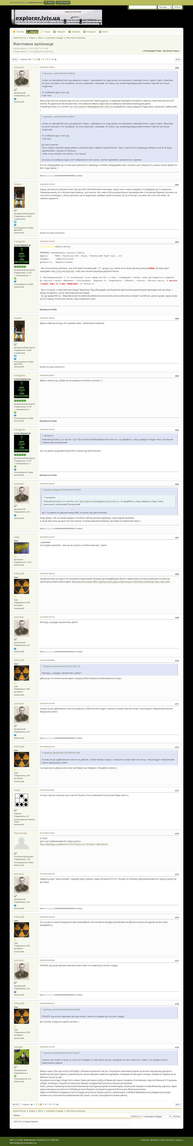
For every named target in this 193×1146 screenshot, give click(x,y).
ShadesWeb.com (30, 1143)
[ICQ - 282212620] (15, 278)
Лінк (76, 189)
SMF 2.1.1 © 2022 (16, 1140)
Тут (42, 295)
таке (49, 95)
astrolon (19, 67)
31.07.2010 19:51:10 (47, 617)
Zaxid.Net (69, 271)
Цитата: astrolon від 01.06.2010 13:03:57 (62, 1053)
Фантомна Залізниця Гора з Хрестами (152, 581)
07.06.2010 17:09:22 (47, 67)
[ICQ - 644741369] (15, 1075)
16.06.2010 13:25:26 (47, 241)
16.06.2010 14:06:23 (47, 318)
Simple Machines (30, 1140)
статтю (59, 271)
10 (52, 59)
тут (68, 246)
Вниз (15, 59)
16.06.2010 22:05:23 (47, 483)
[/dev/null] (15, 281)
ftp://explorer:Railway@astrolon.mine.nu (93, 106)
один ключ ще (62, 92)
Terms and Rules (167, 1140)
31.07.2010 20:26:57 (47, 790)
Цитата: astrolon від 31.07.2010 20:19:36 (62, 752)
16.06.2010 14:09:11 (47, 375)
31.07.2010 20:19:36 (47, 703)
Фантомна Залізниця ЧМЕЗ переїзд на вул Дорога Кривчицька (102, 581)
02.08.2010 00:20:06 (47, 960)
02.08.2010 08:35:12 (47, 1003)
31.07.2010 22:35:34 (47, 874)
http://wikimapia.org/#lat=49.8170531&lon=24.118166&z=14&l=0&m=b (74, 844)
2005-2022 (55, 1140)
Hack (17, 790)
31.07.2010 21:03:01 (47, 833)
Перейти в (135, 1116)
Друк (178, 59)
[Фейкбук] (15, 224)
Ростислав (20, 833)
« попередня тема (151, 50)
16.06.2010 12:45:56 (47, 184)
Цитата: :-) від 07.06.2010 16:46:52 (59, 73)
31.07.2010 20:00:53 (47, 660)
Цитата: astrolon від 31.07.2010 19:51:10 (62, 666)
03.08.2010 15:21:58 (47, 1047)
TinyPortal (145, 1140)
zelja (16, 537)
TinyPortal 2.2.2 (43, 1140)
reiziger (18, 1047)
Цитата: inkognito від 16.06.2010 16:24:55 (62, 490)
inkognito (19, 241)
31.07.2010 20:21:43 (47, 746)
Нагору (16, 1104)
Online (17, 1115)
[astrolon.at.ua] (15, 98)
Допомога (155, 1140)
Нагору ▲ (179, 1140)
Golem (18, 184)
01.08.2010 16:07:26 (47, 917)
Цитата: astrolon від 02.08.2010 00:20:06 (62, 1009)
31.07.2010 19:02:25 (47, 573)
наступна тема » (171, 50)
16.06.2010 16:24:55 (47, 429)
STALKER (19, 573)
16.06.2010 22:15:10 (47, 537)
